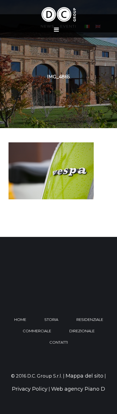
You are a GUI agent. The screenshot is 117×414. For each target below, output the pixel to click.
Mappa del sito (84, 376)
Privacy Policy (29, 389)
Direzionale (82, 331)
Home (20, 319)
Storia (51, 319)
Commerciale (37, 331)
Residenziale (89, 319)
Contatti (58, 342)
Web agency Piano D (78, 389)
